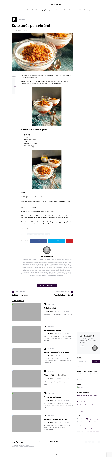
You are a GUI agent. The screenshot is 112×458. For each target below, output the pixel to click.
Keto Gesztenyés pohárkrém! (56, 419)
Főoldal (39, 441)
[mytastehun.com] (82, 387)
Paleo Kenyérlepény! (52, 397)
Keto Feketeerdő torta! (92, 422)
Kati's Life (56, 4)
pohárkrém (40, 234)
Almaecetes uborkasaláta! (55, 375)
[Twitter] (99, 442)
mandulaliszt (31, 234)
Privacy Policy (54, 441)
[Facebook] (86, 442)
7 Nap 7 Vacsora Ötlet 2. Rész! (56, 353)
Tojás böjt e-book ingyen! (92, 419)
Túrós (47, 234)
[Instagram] (89, 442)
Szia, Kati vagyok (87, 336)
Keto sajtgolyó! (81, 411)
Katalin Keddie (17, 30)
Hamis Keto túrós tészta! (92, 431)
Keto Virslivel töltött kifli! (84, 408)
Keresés (95, 361)
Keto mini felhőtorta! (52, 330)
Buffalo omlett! (50, 308)
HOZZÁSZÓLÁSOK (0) (46, 285)
